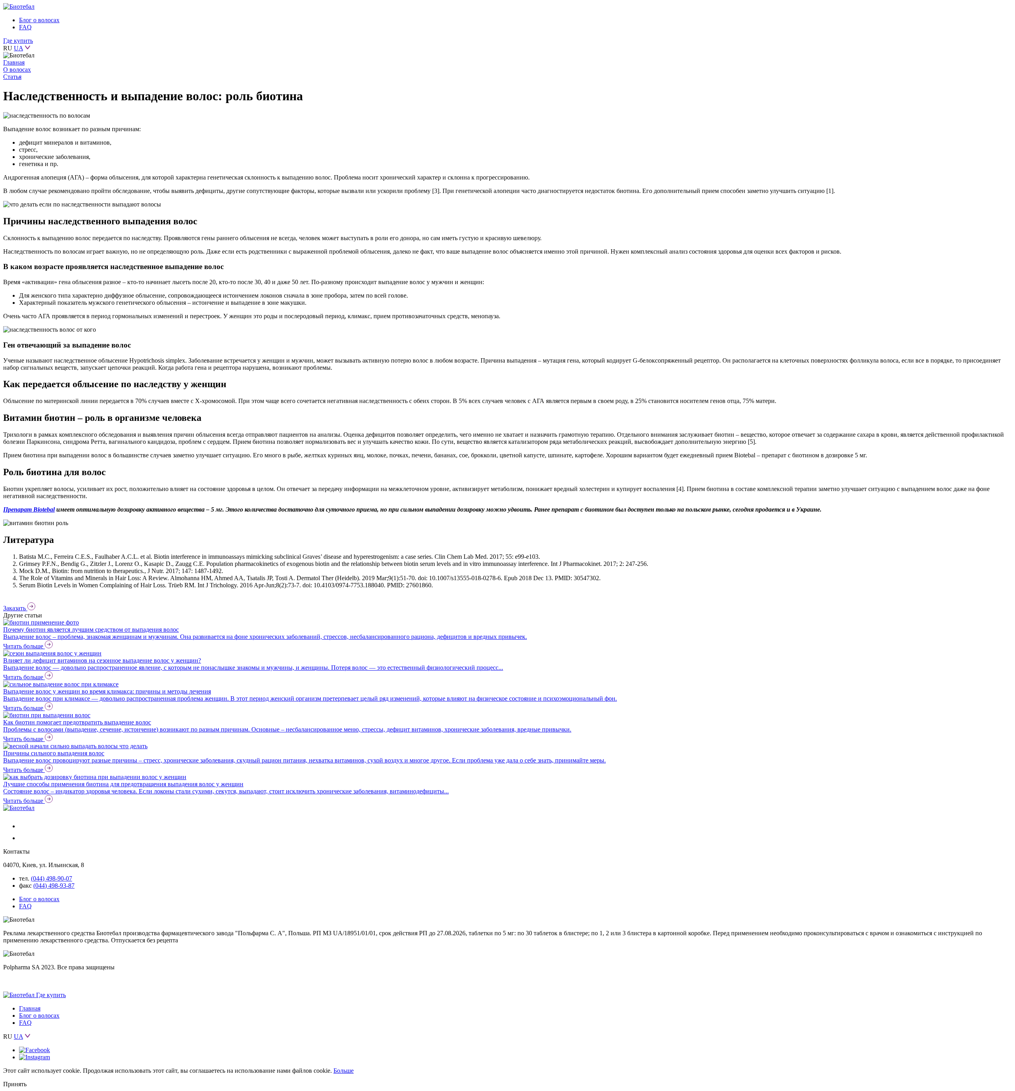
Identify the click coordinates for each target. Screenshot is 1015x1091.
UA (18, 48)
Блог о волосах (39, 20)
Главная (14, 62)
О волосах (17, 69)
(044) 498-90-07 (51, 878)
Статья (12, 76)
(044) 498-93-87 (54, 885)
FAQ (25, 27)
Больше (343, 1070)
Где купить (18, 40)
